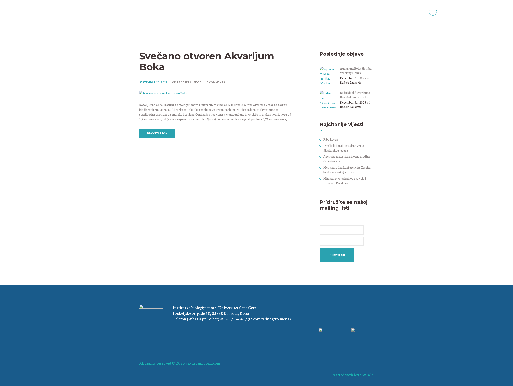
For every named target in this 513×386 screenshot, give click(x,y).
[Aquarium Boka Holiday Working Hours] (328, 69)
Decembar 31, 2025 (353, 78)
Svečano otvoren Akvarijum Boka (206, 61)
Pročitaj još (157, 133)
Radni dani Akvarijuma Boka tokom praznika (355, 94)
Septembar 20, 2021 (153, 82)
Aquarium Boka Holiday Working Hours (356, 70)
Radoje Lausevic (351, 82)
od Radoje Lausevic (186, 82)
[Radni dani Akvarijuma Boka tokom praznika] (328, 93)
